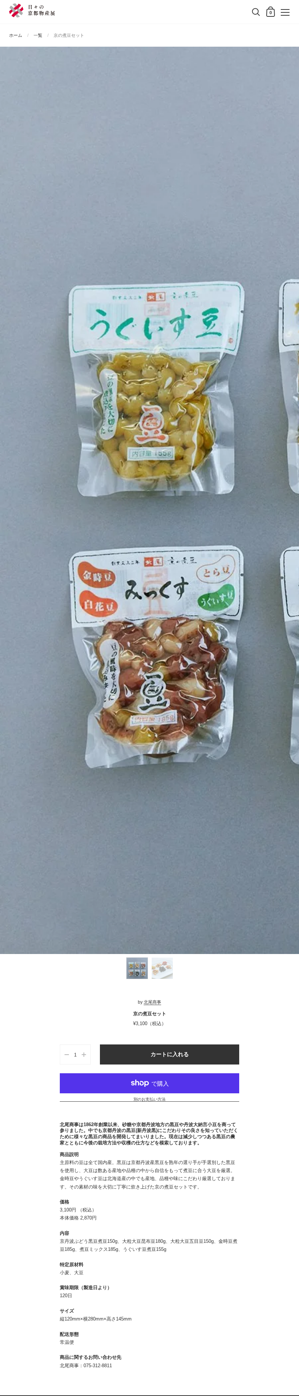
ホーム (15, 35)
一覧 (38, 35)
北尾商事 (152, 1002)
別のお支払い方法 (149, 1099)
